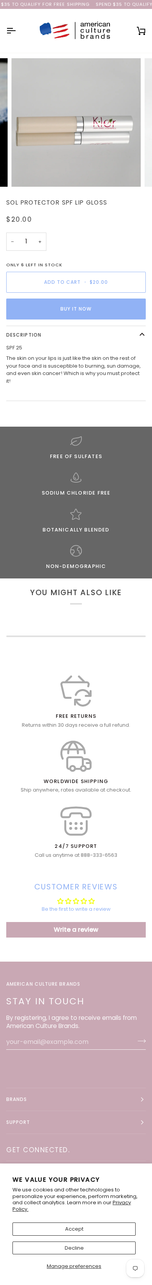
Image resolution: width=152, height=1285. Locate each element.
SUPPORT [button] (18, 1122)
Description (23, 335)
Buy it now (76, 309)
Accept (74, 1229)
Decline (74, 1248)
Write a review (76, 929)
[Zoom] (26, 172)
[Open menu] (18, 30)
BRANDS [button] (16, 1099)
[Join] (139, 1041)
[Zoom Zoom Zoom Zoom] (76, 122)
